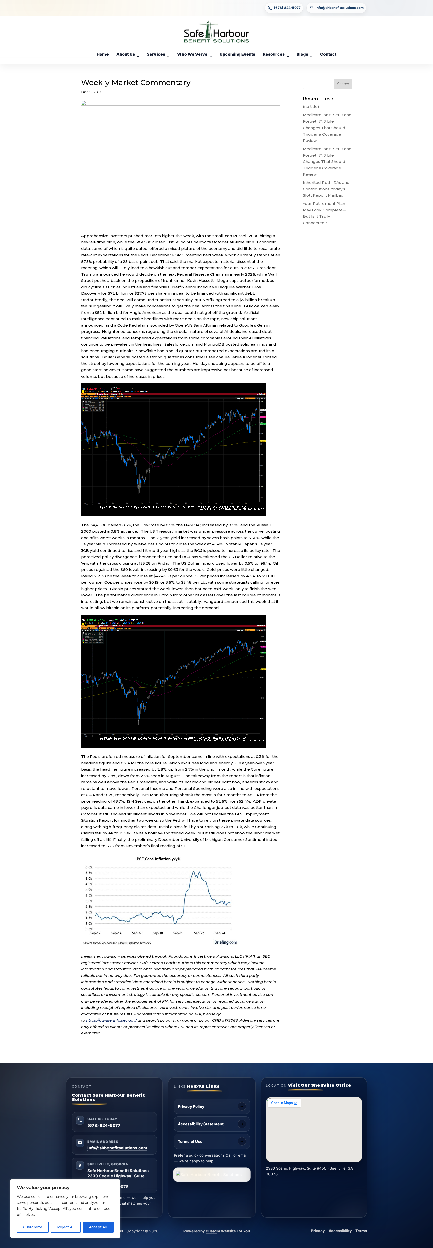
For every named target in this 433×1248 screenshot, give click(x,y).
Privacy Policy (191, 1106)
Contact (328, 54)
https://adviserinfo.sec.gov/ (111, 1020)
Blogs (302, 54)
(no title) (311, 106)
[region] (65, 1208)
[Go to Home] (216, 31)
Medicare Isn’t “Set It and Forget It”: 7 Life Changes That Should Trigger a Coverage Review (327, 127)
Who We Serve (192, 54)
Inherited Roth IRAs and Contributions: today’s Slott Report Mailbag (326, 189)
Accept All (98, 1227)
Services (156, 54)
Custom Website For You (228, 1231)
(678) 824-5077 (287, 8)
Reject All (65, 1227)
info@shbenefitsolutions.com (340, 8)
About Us (125, 54)
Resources (274, 54)
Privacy (318, 1231)
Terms (361, 1231)
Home (103, 54)
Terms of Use (190, 1141)
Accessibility (340, 1231)
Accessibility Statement (201, 1123)
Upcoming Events (237, 54)
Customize (32, 1227)
